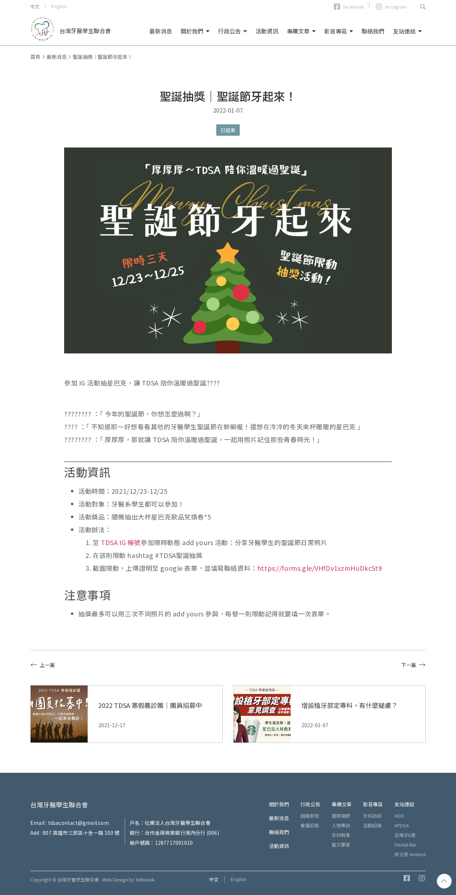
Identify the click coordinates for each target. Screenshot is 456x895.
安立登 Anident (410, 854)
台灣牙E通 (404, 835)
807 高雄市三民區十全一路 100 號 (81, 832)
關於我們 (192, 31)
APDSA (401, 825)
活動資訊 (266, 31)
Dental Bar (405, 844)
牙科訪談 (372, 815)
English (59, 6)
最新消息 (160, 31)
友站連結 (404, 31)
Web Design (115, 879)
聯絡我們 (373, 31)
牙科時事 (341, 835)
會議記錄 (309, 825)
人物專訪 (341, 825)
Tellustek (145, 879)
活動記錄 (372, 825)
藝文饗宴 (341, 844)
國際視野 (341, 815)
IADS (399, 815)
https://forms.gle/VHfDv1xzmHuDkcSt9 (319, 568)
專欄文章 (298, 31)
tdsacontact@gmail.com (78, 822)
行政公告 (229, 31)
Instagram (395, 6)
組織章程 (309, 815)
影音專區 (335, 31)
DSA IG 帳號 (123, 542)
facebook (353, 6)
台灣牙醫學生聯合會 (85, 30)
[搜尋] (422, 6)
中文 (35, 6)
